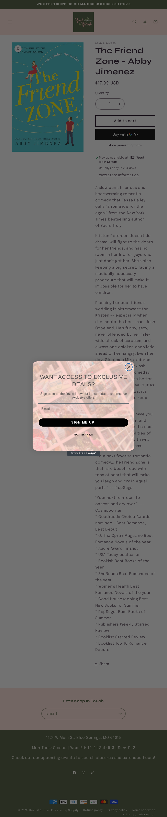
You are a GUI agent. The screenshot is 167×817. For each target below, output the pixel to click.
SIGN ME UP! (83, 422)
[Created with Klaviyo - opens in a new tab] (83, 453)
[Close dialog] (128, 367)
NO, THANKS (83, 434)
